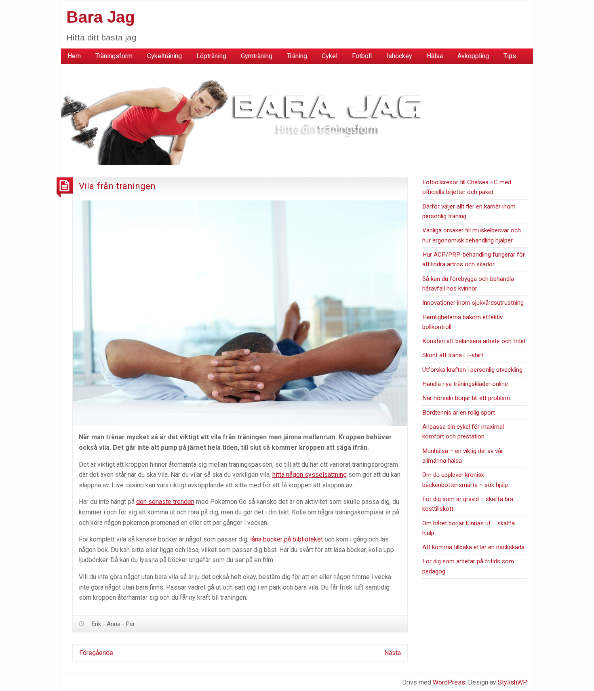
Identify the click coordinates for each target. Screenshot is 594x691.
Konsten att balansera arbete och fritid (473, 341)
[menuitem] (74, 56)
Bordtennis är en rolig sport (458, 412)
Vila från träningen (117, 186)
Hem (74, 56)
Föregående (96, 653)
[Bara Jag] (247, 114)
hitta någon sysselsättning (309, 474)
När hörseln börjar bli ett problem (466, 398)
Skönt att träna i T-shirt (452, 355)
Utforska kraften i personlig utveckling (472, 369)
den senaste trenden (165, 502)
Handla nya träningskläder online (465, 384)
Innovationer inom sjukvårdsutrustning (473, 302)
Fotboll (362, 56)
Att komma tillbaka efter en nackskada (473, 547)
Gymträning (256, 56)
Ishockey (399, 56)
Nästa (392, 653)
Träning (297, 56)
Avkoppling (473, 56)
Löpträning (211, 56)
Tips (509, 56)
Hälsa (435, 56)
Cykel (329, 56)
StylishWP (512, 682)
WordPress (449, 682)
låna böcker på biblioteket (286, 539)
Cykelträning (164, 56)
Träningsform (114, 56)
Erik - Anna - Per (113, 624)
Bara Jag (100, 17)
